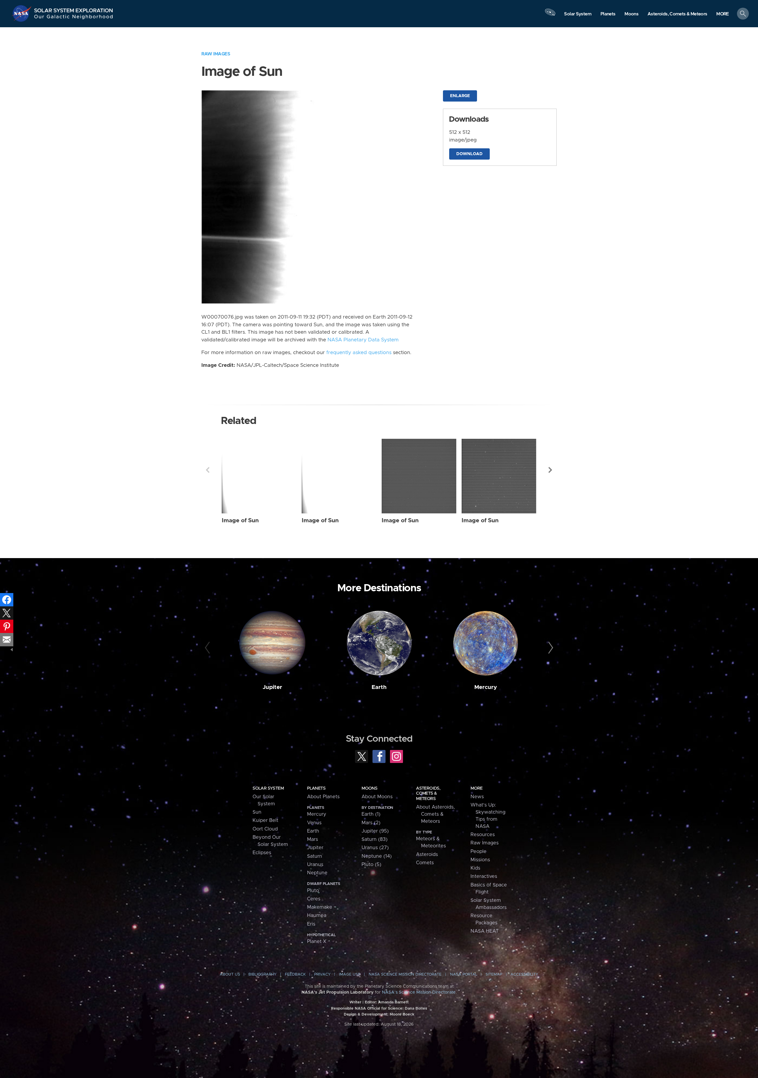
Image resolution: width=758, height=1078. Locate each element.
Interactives (483, 876)
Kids (475, 868)
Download (469, 154)
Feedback (295, 974)
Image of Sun (240, 520)
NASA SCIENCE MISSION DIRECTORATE (405, 974)
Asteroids (427, 854)
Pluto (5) (371, 864)
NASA (22, 13)
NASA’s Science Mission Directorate (419, 992)
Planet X (316, 941)
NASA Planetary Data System (363, 340)
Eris (311, 924)
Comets (425, 862)
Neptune (317, 872)
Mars (312, 839)
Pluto (313, 890)
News (477, 796)
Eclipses (262, 852)
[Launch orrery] (550, 15)
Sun (257, 812)
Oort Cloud (265, 829)
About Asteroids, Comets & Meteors (435, 814)
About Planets (323, 796)
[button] (722, 14)
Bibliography (262, 974)
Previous (207, 469)
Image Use (349, 974)
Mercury (485, 687)
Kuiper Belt (265, 820)
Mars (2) (371, 822)
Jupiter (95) (375, 831)
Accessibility (524, 974)
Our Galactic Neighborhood (74, 18)
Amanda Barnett (393, 1002)
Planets (316, 788)
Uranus (315, 864)
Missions (480, 859)
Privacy (322, 974)
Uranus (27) (375, 847)
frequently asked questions (358, 352)
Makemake (319, 907)
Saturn (314, 856)
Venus (314, 822)
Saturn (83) (375, 839)
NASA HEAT (484, 931)
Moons (369, 788)
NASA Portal (463, 974)
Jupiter (272, 687)
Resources (482, 834)
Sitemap (494, 974)
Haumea (316, 915)
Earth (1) (371, 814)
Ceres (313, 899)
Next (550, 469)
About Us (230, 974)
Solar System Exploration (74, 8)
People (478, 851)
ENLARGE (460, 96)
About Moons (377, 796)
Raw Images (215, 54)
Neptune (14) (377, 856)
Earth (379, 687)
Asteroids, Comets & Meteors (428, 793)
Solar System (268, 788)
